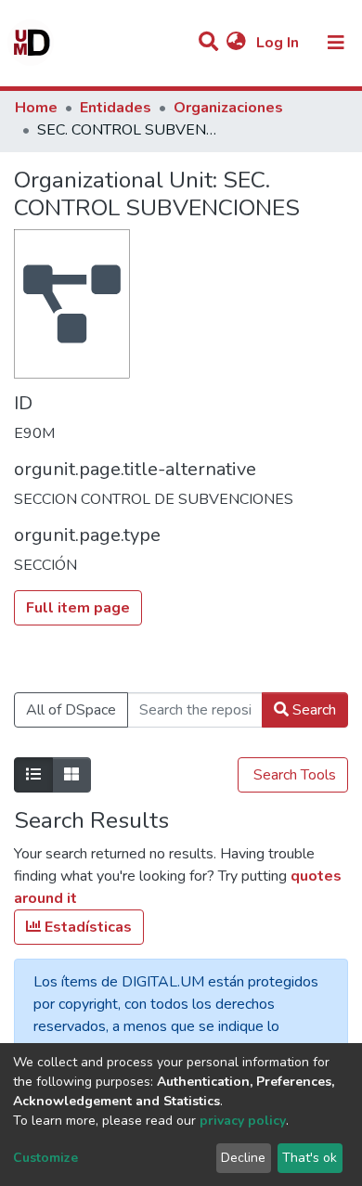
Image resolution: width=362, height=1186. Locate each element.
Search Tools (293, 775)
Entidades (115, 107)
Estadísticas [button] (86, 927)
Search (312, 710)
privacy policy (243, 1120)
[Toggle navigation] (336, 42)
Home (36, 107)
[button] (236, 43)
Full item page (78, 608)
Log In (279, 42)
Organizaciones (228, 107)
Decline (243, 1158)
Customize (45, 1158)
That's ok (309, 1158)
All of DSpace (71, 710)
